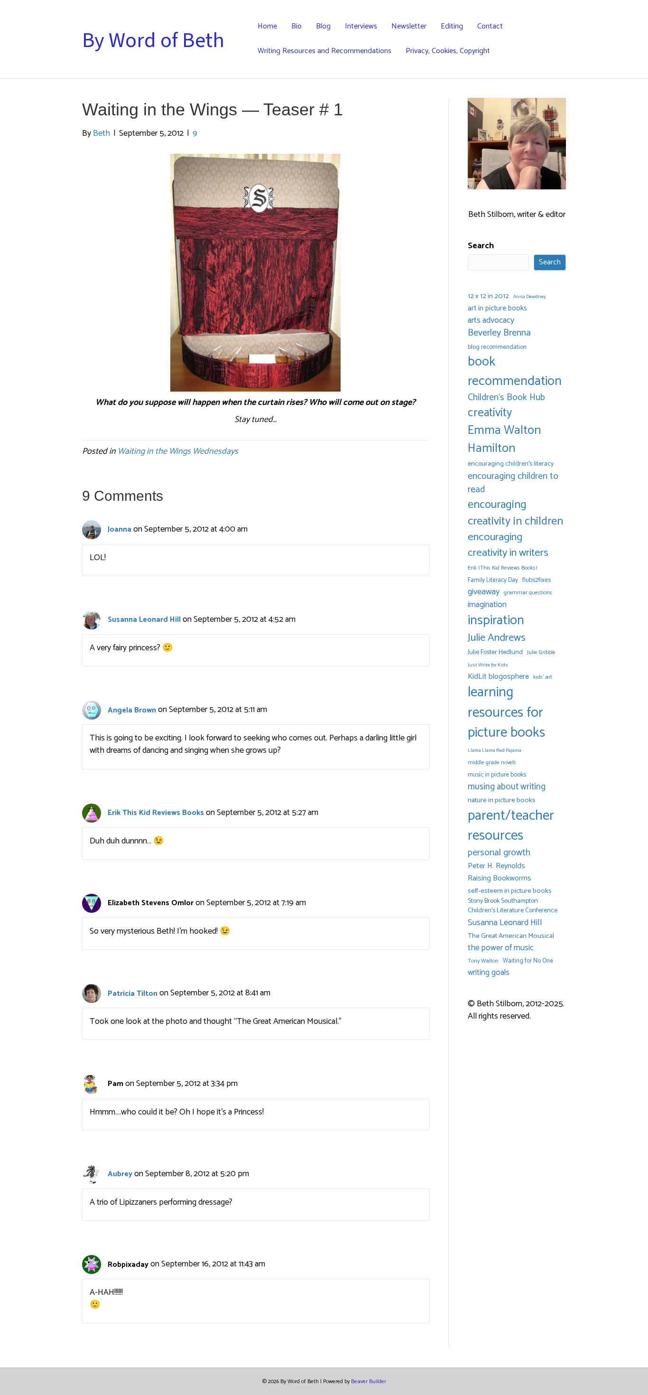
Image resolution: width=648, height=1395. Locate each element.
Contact (490, 26)
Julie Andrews (497, 638)
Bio (296, 26)
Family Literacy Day (493, 580)
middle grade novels (492, 762)
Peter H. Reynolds (496, 866)
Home (267, 26)
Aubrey (120, 1174)
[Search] (562, 39)
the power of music (501, 948)
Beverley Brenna (499, 333)
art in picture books (497, 308)
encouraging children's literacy (511, 464)
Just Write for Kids (488, 665)
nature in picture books (502, 800)
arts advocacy (491, 320)
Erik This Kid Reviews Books (156, 812)
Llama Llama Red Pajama (494, 750)
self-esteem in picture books (510, 891)
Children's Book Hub (506, 397)
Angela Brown (132, 710)
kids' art (542, 677)
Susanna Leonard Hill (144, 619)
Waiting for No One (528, 960)
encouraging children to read (513, 483)
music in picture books (497, 774)
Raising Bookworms (499, 878)
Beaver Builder (368, 1381)
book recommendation (515, 372)
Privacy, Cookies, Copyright (448, 51)
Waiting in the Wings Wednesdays (178, 451)
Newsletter (408, 26)
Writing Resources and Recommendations (324, 51)
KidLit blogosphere (498, 677)
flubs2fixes (536, 580)
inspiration (496, 620)
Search (481, 246)
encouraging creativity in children (515, 513)
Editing (452, 26)
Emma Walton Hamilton (504, 439)
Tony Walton (483, 961)
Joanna (119, 529)
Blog (323, 26)
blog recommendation (497, 347)
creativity (490, 412)
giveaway (484, 592)
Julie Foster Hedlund (495, 652)
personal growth (499, 853)
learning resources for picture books (506, 713)
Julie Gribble (541, 652)
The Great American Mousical (511, 936)
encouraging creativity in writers (508, 545)
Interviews (361, 26)
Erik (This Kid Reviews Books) (502, 568)
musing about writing (507, 786)
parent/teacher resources (511, 826)
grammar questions (528, 593)
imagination (487, 605)
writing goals (488, 973)
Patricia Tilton (132, 993)
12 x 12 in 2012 (488, 296)
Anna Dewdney (529, 296)
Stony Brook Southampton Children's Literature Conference (512, 906)
